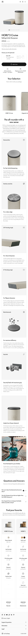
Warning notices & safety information (9, 49)
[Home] (10, 2)
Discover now (23, 605)
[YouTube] (7, 615)
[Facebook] (2, 615)
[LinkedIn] (11, 615)
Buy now (8, 605)
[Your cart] (22, 2)
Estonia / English (6, 618)
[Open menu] (25, 2)
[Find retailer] (20, 2)
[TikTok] (9, 615)
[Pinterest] (14, 615)
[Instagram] (4, 615)
